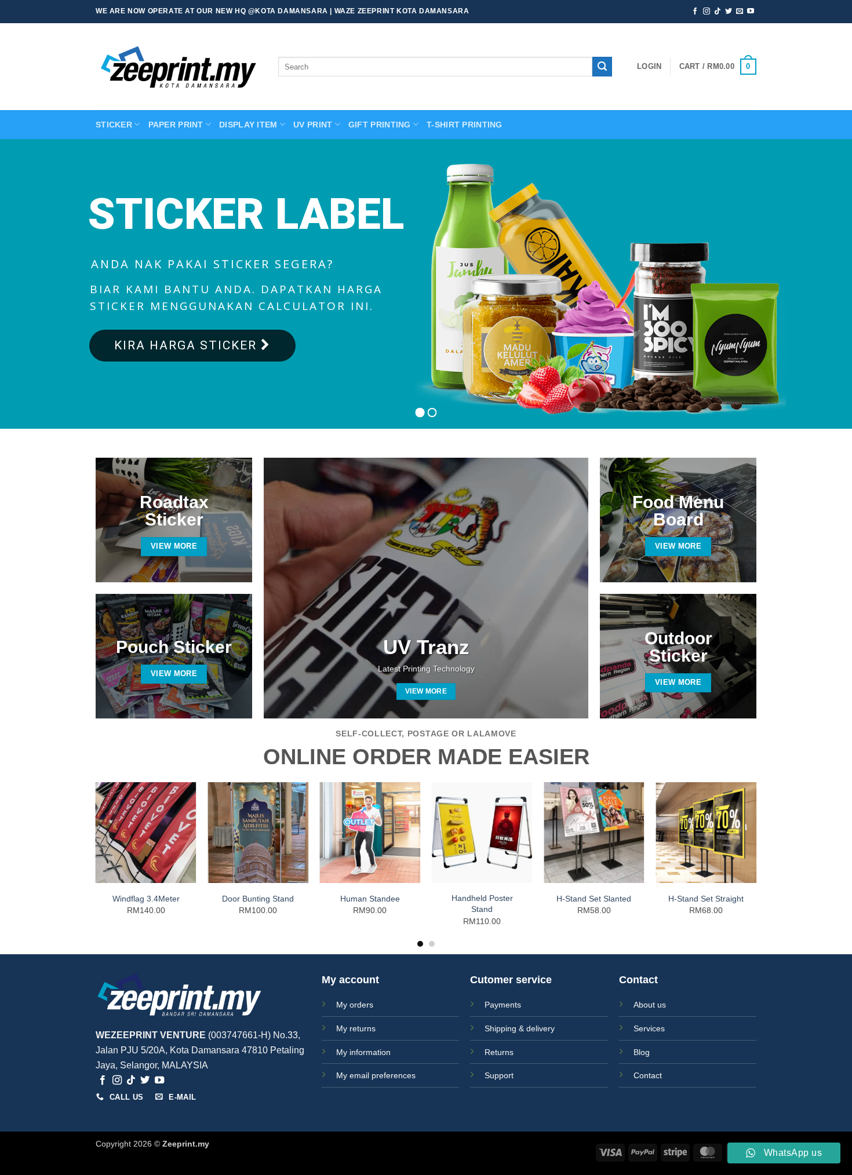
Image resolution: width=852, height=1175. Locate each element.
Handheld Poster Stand (482, 903)
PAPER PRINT (175, 124)
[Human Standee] (369, 832)
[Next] (755, 864)
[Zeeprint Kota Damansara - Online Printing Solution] (178, 67)
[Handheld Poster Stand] (482, 832)
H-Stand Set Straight (706, 898)
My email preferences (376, 1075)
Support (499, 1075)
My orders (354, 1004)
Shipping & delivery (520, 1028)
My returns (356, 1028)
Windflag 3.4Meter (146, 898)
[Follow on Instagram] (706, 12)
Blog (641, 1052)
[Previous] (96, 864)
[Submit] (602, 66)
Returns (499, 1052)
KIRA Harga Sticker (187, 345)
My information (363, 1052)
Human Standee (370, 898)
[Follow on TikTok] (717, 12)
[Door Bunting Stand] (257, 832)
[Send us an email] (739, 12)
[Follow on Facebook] (694, 12)
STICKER (114, 124)
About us (649, 1004)
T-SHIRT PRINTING (465, 124)
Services (649, 1028)
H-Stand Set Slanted (593, 898)
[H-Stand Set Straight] (706, 832)
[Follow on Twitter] (728, 12)
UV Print (312, 124)
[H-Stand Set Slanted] (594, 832)
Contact (647, 1075)
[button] (649, 66)
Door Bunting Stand (258, 898)
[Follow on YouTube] (750, 12)
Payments (503, 1004)
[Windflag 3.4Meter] (146, 832)
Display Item (248, 124)
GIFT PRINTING (379, 124)
